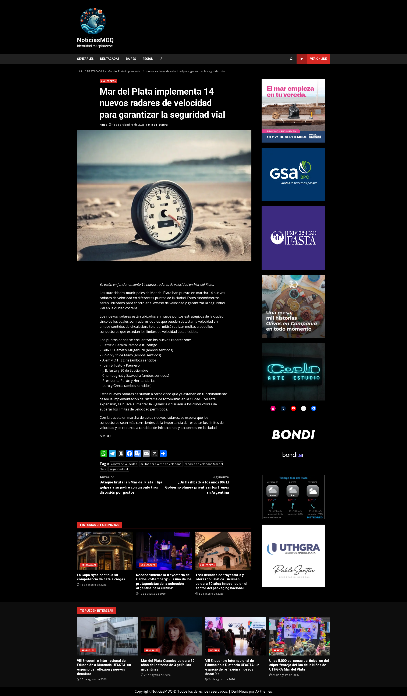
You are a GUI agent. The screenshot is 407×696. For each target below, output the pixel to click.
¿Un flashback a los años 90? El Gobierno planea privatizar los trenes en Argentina (197, 485)
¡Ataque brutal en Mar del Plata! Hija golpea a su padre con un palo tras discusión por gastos (131, 485)
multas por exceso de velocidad (161, 464)
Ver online (318, 58)
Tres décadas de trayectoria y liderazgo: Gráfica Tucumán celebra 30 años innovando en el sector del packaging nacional (223, 551)
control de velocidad (124, 464)
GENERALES (85, 58)
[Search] (291, 59)
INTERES (214, 650)
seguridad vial (119, 469)
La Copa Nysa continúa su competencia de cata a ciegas (105, 551)
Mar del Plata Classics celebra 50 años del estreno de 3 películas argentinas (171, 636)
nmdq (103, 124)
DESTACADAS (110, 58)
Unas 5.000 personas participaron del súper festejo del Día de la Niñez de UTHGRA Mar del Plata (299, 636)
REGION (147, 58)
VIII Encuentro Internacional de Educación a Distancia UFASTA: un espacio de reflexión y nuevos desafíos (107, 636)
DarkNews (239, 691)
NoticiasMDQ (95, 40)
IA (161, 58)
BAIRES (131, 58)
